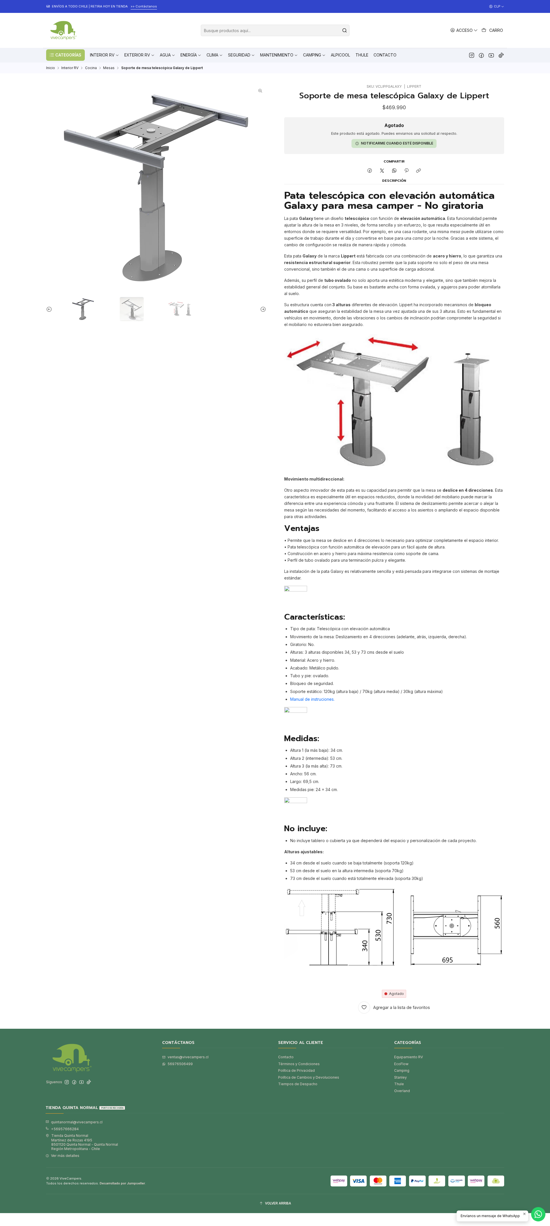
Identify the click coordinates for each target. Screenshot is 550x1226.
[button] (65, 55)
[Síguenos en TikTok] (501, 55)
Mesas (109, 68)
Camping (401, 1070)
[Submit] (344, 30)
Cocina (91, 68)
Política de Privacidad (296, 1070)
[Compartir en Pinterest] (406, 170)
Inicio (50, 68)
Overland (402, 1091)
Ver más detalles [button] (65, 1155)
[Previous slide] (50, 309)
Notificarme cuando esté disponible (397, 143)
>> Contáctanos (144, 6)
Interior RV (69, 68)
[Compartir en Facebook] (370, 170)
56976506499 (180, 1064)
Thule (399, 1084)
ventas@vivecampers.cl (188, 1057)
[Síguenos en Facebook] (481, 55)
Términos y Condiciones (299, 1064)
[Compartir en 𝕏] (382, 170)
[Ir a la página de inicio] (62, 30)
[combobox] (275, 30)
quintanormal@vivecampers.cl (77, 1122)
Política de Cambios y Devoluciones (308, 1077)
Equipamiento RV (408, 1057)
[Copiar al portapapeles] (419, 170)
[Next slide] (262, 309)
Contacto (286, 1057)
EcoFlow (401, 1064)
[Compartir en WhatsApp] (394, 170)
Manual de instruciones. (312, 699)
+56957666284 (65, 1129)
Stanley (400, 1077)
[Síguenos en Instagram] (472, 55)
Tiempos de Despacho (297, 1084)
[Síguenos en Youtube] (491, 55)
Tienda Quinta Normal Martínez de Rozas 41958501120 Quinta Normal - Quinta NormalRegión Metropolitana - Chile (84, 1142)
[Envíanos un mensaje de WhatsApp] (538, 1214)
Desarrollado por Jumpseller (122, 1183)
